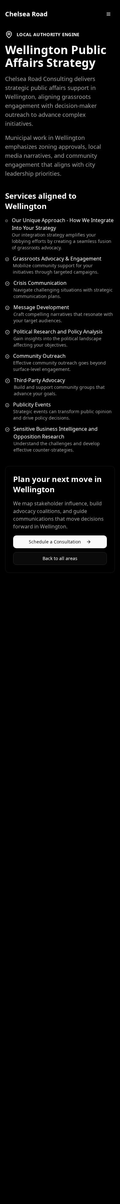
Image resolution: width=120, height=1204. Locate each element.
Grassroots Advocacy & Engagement (57, 258)
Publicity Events (32, 404)
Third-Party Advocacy (39, 380)
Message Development (41, 307)
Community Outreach (39, 355)
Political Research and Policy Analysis (58, 331)
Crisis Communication (40, 282)
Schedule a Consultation (55, 542)
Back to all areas (60, 558)
